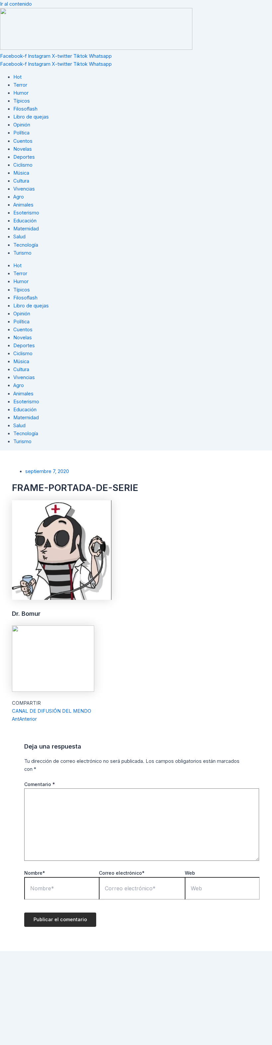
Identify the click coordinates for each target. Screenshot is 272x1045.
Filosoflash (25, 109)
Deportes (24, 157)
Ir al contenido (16, 4)
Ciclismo (23, 165)
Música (21, 173)
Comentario (39, 784)
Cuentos (23, 141)
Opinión (21, 125)
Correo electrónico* (122, 873)
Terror (20, 85)
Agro (18, 197)
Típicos (21, 101)
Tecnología (25, 245)
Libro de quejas (31, 117)
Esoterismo (26, 213)
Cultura (21, 181)
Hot (17, 77)
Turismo (22, 253)
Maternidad (26, 229)
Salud (19, 237)
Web (190, 873)
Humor (21, 93)
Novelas (22, 149)
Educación (24, 221)
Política (21, 133)
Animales (23, 205)
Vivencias (24, 189)
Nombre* (34, 873)
